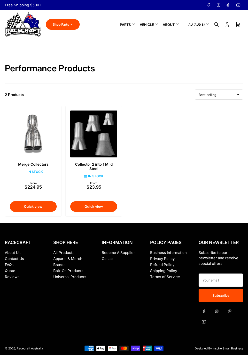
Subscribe (220, 295)
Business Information (168, 252)
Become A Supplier (118, 252)
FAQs (9, 264)
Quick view (33, 206)
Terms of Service (165, 276)
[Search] (216, 24)
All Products (63, 252)
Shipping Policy (163, 270)
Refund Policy (162, 264)
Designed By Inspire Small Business (219, 348)
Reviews (12, 276)
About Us (13, 252)
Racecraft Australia (30, 348)
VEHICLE (147, 24)
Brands (59, 264)
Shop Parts (61, 24)
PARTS (125, 24)
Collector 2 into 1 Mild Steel (94, 166)
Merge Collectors (33, 164)
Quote (10, 270)
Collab (107, 258)
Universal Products (69, 276)
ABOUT (169, 24)
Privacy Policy (162, 258)
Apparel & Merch (67, 258)
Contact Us (14, 258)
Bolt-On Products (68, 270)
